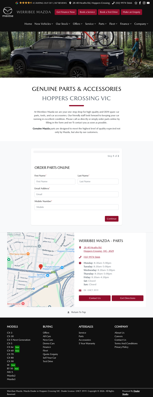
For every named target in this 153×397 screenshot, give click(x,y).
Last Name (83, 175)
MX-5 (10, 372)
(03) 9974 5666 (124, 2)
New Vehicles (43, 23)
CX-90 (10, 361)
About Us (119, 332)
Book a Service (87, 12)
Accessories (85, 339)
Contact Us (95, 298)
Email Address (42, 188)
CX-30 (10, 336)
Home (28, 23)
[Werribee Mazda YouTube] (149, 2)
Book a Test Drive (109, 12)
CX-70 (10, 354)
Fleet (112, 23)
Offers (76, 23)
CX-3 (9, 332)
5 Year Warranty (87, 343)
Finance (124, 23)
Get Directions (127, 298)
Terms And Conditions (126, 343)
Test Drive (48, 361)
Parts (101, 23)
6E (8, 364)
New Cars (48, 339)
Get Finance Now (66, 12)
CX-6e (10, 347)
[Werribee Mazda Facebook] (141, 2)
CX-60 (10, 350)
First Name (40, 175)
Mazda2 (11, 375)
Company (140, 23)
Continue (112, 218)
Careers (119, 336)
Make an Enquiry (131, 12)
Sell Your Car (49, 357)
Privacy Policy (121, 347)
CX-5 (9, 343)
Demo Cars (49, 343)
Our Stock (62, 23)
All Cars (47, 336)
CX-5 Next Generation (18, 339)
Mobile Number (43, 201)
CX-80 (10, 357)
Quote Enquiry (50, 354)
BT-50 (10, 368)
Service (89, 23)
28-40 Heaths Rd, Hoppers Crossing (91, 2)
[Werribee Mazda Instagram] (145, 2)
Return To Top (78, 312)
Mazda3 (11, 379)
